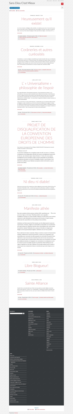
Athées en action (13, 375)
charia (48, 320)
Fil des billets (13, 10)
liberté (19, 169)
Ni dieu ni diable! (36, 182)
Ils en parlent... (30, 313)
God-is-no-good (38, 69)
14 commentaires (23, 72)
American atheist (13, 400)
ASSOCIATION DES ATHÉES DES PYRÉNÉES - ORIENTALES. (18, 362)
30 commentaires (23, 170)
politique (48, 338)
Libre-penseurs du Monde (36, 112)
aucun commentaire (23, 299)
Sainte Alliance (36, 283)
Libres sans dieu (13, 392)
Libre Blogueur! (36, 266)
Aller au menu (55, 0)
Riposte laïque (12, 398)
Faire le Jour (12, 355)
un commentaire (22, 254)
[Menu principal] (62, 4)
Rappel (11, 396)
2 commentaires (22, 272)
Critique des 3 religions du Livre (15, 382)
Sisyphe (11, 364)
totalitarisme (49, 344)
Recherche (12, 311)
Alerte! (29, 333)
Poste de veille (12, 367)
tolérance (35, 37)
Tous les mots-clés (49, 350)
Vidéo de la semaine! (43, 36)
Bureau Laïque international (15, 378)
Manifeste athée (36, 208)
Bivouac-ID (12, 369)
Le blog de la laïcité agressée (15, 357)
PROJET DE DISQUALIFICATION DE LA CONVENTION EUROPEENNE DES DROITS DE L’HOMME (36, 133)
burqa (48, 318)
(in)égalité (48, 313)
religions (48, 340)
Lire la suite (19, 33)
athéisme (46, 253)
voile (47, 347)
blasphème (45, 69)
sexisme (48, 342)
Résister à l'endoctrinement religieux (16, 359)
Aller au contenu (49, 0)
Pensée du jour (31, 318)
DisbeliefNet (12, 389)
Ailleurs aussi (30, 331)
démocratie (49, 69)
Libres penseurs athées (14, 371)
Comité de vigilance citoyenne (15, 380)
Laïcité (48, 329)
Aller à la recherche (61, 0)
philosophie (49, 112)
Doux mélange (30, 322)
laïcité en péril (46, 297)
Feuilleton (30, 327)
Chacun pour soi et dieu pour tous (34, 316)
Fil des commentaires (21, 10)
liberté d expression (23, 37)
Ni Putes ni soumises (13, 394)
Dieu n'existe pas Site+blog (15, 387)
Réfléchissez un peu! (31, 320)
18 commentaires (23, 197)
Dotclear (16, 412)
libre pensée (29, 37)
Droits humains (49, 324)
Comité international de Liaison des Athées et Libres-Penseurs (18, 385)
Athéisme (11, 373)
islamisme (42, 297)
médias (32, 37)
